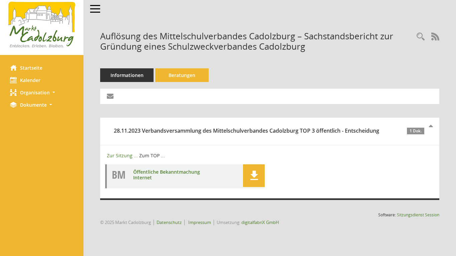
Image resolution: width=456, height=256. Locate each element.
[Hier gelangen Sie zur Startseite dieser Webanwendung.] (41, 25)
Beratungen (182, 75)
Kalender (30, 80)
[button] (41, 92)
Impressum (199, 222)
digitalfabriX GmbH (260, 222)
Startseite (31, 68)
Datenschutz (169, 222)
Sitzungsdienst (418, 215)
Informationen (127, 75)
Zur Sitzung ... (122, 155)
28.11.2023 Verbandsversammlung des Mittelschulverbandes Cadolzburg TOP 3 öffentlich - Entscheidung (268, 130)
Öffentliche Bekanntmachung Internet (166, 175)
